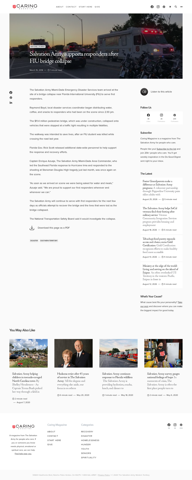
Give (50, 444)
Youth (85, 448)
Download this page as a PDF (54, 228)
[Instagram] (158, 6)
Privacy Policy (104, 475)
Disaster (34, 241)
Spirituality (89, 457)
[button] (170, 7)
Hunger (86, 444)
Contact (52, 436)
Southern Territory (49, 241)
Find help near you (23, 453)
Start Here (54, 440)
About (51, 431)
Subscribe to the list (166, 149)
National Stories (38, 47)
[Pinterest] (164, 6)
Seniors (86, 453)
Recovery (87, 431)
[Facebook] (152, 6)
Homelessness (90, 440)
